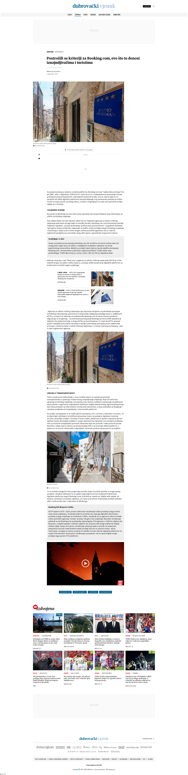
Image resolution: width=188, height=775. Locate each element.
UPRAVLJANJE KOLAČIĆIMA (94, 765)
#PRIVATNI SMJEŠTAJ (79, 592)
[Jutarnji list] (45, 747)
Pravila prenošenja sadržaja (58, 759)
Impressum (105, 759)
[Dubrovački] (94, 6)
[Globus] (77, 747)
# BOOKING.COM (65, 592)
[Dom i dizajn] (121, 747)
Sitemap (150, 759)
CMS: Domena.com (110, 769)
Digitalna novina (135, 759)
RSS (144, 759)
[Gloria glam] (100, 747)
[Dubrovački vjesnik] (88, 751)
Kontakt (114, 759)
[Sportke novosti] (68, 747)
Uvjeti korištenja (40, 759)
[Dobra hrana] (110, 747)
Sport (86, 14)
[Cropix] (72, 751)
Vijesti (70, 14)
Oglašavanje (123, 759)
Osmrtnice (116, 14)
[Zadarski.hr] (103, 751)
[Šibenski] (115, 751)
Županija (78, 14)
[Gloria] (95, 747)
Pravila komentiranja (92, 759)
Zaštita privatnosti (76, 759)
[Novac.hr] (146, 747)
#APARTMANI (93, 592)
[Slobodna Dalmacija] (60, 747)
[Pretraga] (154, 6)
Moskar (93, 14)
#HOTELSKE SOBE (105, 592)
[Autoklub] (132, 747)
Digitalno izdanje (104, 14)
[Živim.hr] (86, 747)
